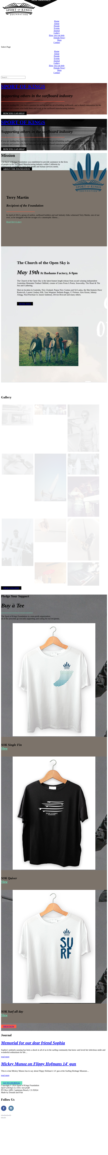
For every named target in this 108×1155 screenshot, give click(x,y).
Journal (57, 31)
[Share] (5, 1115)
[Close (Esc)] (2, 1115)
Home (56, 21)
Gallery (57, 33)
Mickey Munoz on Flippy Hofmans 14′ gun (38, 1063)
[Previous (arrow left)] (2, 1117)
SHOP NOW (8, 1026)
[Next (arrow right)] (5, 1117)
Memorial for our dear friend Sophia (33, 1042)
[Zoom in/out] (10, 1115)
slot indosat (44, 1085)
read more (5, 1057)
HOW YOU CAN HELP (13, 113)
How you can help (56, 35)
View (4, 748)
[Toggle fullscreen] (7, 1115)
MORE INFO (25, 304)
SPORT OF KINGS (23, 86)
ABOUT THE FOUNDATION (16, 169)
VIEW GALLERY (11, 588)
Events (57, 28)
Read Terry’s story (13, 222)
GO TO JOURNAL (11, 1083)
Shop (59, 40)
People (57, 26)
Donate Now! (59, 38)
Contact (56, 42)
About (56, 23)
